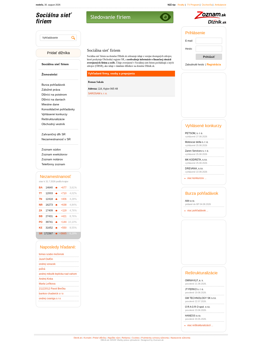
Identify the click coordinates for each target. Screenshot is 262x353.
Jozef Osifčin (46, 259)
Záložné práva (51, 89)
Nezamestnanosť (55, 176)
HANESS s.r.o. (193, 315)
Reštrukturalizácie (53, 119)
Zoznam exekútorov (54, 154)
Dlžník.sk (122, 56)
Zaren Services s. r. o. (197, 150)
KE (40, 227)
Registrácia (214, 64)
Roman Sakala (96, 82)
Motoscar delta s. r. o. (196, 142)
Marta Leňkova (47, 283)
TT (40, 193)
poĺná (42, 269)
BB (41, 216)
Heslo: (188, 48)
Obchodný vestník (53, 124)
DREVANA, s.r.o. (194, 168)
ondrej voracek (47, 264)
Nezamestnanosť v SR (56, 139)
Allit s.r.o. (190, 200)
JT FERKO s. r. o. (194, 289)
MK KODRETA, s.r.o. (196, 159)
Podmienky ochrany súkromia (155, 338)
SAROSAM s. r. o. (97, 93)
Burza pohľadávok (53, 84)
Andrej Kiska (46, 278)
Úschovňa (207, 4)
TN (40, 199)
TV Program (193, 4)
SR (40, 233)
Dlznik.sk (78, 338)
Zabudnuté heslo (194, 64)
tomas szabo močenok (51, 254)
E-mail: (189, 40)
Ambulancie (220, 4)
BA (41, 187)
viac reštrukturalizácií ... (200, 325)
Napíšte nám (114, 338)
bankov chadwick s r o (51, 293)
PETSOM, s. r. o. (194, 133)
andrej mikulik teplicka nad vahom (58, 273)
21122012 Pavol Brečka (52, 288)
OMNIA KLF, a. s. (194, 280)
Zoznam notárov (52, 159)
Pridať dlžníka (58, 53)
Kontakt (87, 338)
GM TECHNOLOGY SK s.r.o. (200, 298)
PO (40, 222)
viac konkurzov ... (196, 178)
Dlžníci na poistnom (54, 94)
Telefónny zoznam (53, 164)
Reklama (126, 338)
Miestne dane (50, 104)
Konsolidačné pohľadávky (58, 109)
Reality (181, 4)
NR (41, 204)
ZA (40, 210)
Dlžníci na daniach (53, 99)
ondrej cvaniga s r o (50, 298)
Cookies (135, 338)
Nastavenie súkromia (180, 338)
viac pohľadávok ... (197, 210)
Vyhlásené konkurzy (54, 114)
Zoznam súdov (51, 149)
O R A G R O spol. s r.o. (197, 306)
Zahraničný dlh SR (54, 134)
